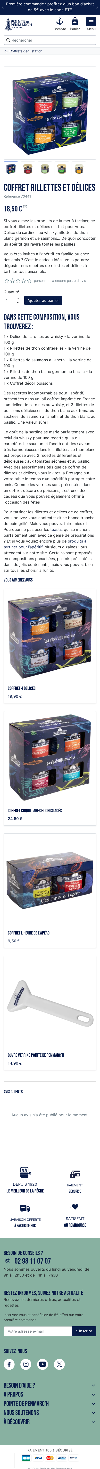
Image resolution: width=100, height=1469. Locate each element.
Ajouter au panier (43, 300)
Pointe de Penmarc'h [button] (50, 1404)
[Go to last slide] (3, 7)
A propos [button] (50, 1395)
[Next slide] (97, 7)
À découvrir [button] (50, 1422)
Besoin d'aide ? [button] (50, 1386)
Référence (12, 196)
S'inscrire (84, 1331)
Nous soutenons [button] (50, 1413)
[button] (11, 169)
